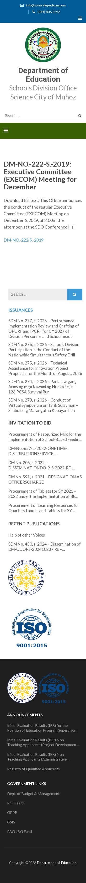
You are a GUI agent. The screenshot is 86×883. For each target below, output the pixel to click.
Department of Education (43, 75)
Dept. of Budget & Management (33, 793)
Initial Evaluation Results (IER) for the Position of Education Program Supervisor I (42, 727)
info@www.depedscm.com (46, 5)
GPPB (12, 812)
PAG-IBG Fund (19, 831)
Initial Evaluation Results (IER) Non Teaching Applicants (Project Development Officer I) (42, 742)
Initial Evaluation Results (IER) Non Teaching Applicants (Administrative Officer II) (37, 757)
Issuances (20, 310)
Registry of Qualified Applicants (33, 768)
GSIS (11, 822)
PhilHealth (16, 803)
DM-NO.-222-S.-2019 (23, 240)
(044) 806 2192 (49, 12)
